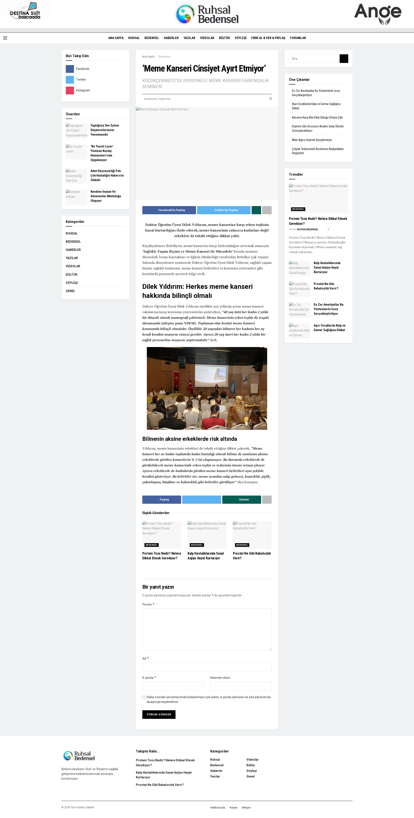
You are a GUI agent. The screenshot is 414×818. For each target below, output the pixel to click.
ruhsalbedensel (307, 229)
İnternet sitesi (220, 677)
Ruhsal (134, 38)
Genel (70, 291)
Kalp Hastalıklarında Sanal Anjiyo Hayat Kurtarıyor (327, 267)
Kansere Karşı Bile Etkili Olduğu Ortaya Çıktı (317, 117)
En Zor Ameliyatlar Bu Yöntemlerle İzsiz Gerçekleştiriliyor (328, 309)
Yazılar (189, 38)
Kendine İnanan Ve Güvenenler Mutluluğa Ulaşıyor (106, 196)
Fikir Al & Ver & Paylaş (268, 38)
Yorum (148, 604)
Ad (145, 658)
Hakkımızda (217, 807)
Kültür (224, 38)
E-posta (149, 678)
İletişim (246, 807)
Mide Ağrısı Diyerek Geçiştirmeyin (312, 140)
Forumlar (298, 38)
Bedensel (151, 38)
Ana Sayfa (116, 38)
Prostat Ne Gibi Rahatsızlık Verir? (160, 785)
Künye (233, 807)
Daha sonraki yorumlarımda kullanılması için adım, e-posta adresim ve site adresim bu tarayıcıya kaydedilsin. (209, 699)
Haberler (171, 38)
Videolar (207, 38)
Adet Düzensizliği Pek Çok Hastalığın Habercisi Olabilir (107, 175)
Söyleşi (240, 38)
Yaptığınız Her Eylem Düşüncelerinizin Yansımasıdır (105, 130)
